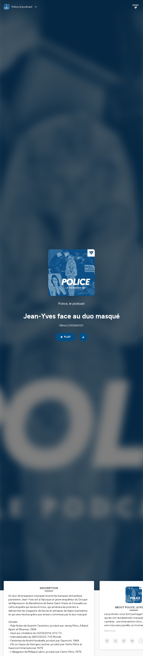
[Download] (83, 337)
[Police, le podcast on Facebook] (107, 641)
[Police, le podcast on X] (115, 641)
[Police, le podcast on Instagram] (124, 641)
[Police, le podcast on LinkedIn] (132, 641)
